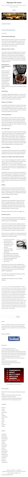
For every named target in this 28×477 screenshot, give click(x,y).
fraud (10, 292)
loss (18, 295)
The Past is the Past (12, 396)
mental (3, 297)
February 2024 (4, 437)
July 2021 (3, 448)
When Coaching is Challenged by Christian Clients (11, 362)
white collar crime (7, 306)
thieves (10, 303)
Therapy (3, 426)
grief (18, 292)
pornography (13, 298)
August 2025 (4, 435)
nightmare (10, 297)
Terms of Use (13, 469)
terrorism (5, 303)
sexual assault (6, 302)
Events (3, 418)
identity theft (18, 294)
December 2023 (5, 438)
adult (10, 288)
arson (12, 288)
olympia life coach (15, 297)
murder (6, 297)
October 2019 (4, 452)
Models (3, 421)
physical (4, 298)
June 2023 (3, 443)
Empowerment (4, 416)
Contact (8, 469)
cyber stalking (13, 289)
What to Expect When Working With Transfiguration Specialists (14, 351)
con (20, 288)
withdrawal (14, 306)
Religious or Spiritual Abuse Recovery (15, 398)
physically (8, 298)
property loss (18, 298)
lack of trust (14, 295)
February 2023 (4, 445)
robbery (18, 300)
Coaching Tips (4, 412)
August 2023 (4, 440)
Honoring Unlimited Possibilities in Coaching (10, 350)
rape (15, 300)
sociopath (21, 302)
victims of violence (13, 305)
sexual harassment (12, 302)
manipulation (21, 295)
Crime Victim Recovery (8, 30)
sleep (18, 302)
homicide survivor (5, 294)
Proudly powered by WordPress (7, 474)
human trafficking (12, 294)
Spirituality (4, 424)
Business (3, 409)
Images (3, 420)
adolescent (6, 288)
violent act (20, 305)
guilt (20, 292)
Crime (12, 286)
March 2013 (4, 460)
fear (8, 292)
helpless (23, 292)
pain (20, 297)
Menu (14, 10)
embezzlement (18, 291)
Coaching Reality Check (6, 364)
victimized (8, 305)
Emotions (16, 286)
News (19, 286)
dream (9, 291)
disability (5, 291)
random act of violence (9, 300)
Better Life (4, 407)
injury (11, 295)
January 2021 (4, 449)
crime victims (7, 289)
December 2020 (5, 451)
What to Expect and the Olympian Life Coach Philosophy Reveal (14, 353)
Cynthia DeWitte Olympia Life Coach (8, 348)
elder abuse (13, 291)
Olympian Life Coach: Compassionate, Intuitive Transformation (14, 354)
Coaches (3, 410)
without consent (19, 306)
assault (15, 288)
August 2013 (4, 457)
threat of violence (16, 303)
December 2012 (5, 462)
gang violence (14, 292)
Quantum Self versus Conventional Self (9, 361)
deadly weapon (19, 289)
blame (18, 288)
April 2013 (3, 459)
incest (8, 295)
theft (8, 303)
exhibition (5, 292)
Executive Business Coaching (15, 399)
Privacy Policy (18, 469)
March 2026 (4, 434)
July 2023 (3, 441)
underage (22, 303)
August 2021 (4, 446)
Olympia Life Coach (14, 3)
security (21, 300)
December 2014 (5, 454)
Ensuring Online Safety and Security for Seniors (11, 356)
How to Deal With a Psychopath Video (14, 384)
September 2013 (5, 455)
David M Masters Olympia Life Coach (14, 395)
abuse (3, 288)
